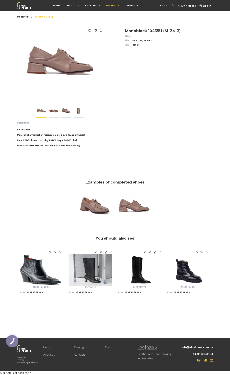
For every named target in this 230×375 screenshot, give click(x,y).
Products (112, 5)
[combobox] (163, 5)
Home (56, 5)
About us (72, 5)
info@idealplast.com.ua (197, 347)
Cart (107, 347)
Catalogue (92, 5)
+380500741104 (203, 354)
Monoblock (23, 16)
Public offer (21, 357)
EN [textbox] (161, 5)
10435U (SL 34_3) (44, 16)
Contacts (131, 5)
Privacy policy (22, 360)
